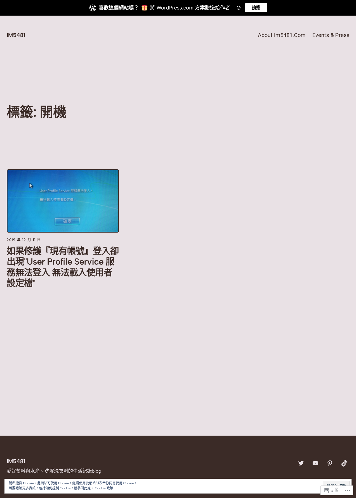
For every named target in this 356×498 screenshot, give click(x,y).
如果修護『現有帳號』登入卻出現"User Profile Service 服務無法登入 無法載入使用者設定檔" (63, 267)
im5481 (16, 35)
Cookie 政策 (104, 488)
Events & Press (330, 35)
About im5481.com (282, 35)
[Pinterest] (330, 463)
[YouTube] (315, 463)
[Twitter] (301, 463)
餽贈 (256, 7)
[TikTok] (344, 463)
